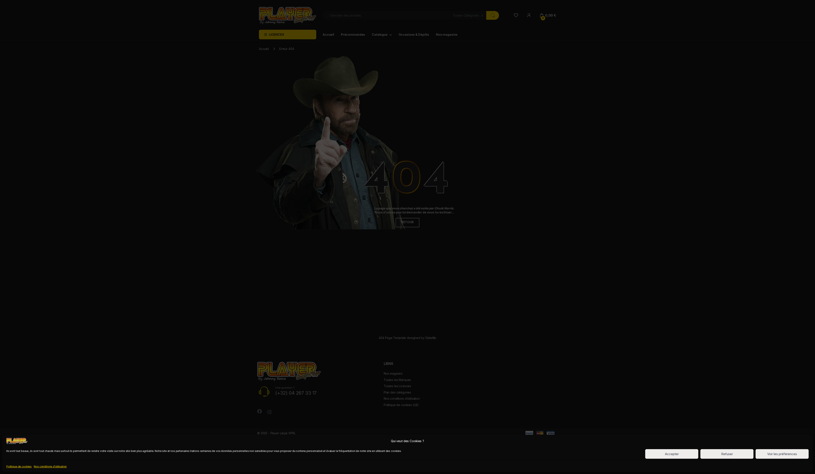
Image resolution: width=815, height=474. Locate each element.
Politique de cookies (19, 466)
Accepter (672, 454)
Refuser (727, 454)
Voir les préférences (782, 454)
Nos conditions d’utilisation (50, 466)
